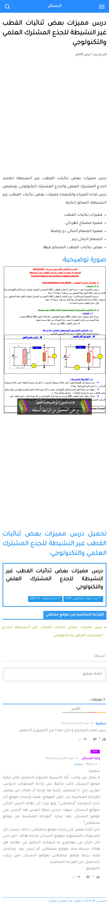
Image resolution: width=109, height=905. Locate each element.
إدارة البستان (91, 758)
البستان (54, 6)
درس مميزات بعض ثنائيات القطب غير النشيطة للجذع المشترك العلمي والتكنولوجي (54, 579)
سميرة (78, 764)
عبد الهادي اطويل (60, 901)
